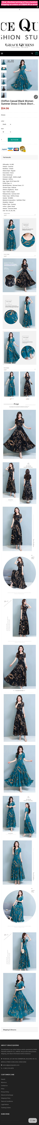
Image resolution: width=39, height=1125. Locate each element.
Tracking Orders (6, 1107)
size (2, 128)
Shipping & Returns (9, 1030)
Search (3, 1079)
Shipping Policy (5, 1098)
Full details (7, 157)
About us (4, 1082)
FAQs (2, 1089)
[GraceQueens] (19, 31)
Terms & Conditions (7, 1101)
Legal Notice (5, 1104)
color (2, 121)
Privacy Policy (5, 1092)
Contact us (4, 1085)
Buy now (14, 140)
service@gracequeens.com (11, 1065)
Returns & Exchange (7, 1095)
